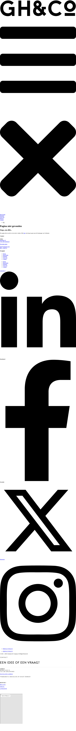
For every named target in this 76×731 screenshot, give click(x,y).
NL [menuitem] (4, 222)
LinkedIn (3, 688)
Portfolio (5, 256)
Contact (5, 259)
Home (4, 253)
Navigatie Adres (6, 674)
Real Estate (5, 255)
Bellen (3, 684)
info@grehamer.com (5, 246)
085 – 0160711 (3, 248)
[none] (39, 222)
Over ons (5, 257)
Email (2, 686)
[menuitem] (4, 222)
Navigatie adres (3, 244)
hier (24, 233)
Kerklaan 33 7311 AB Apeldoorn (5, 241)
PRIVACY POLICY (8, 648)
